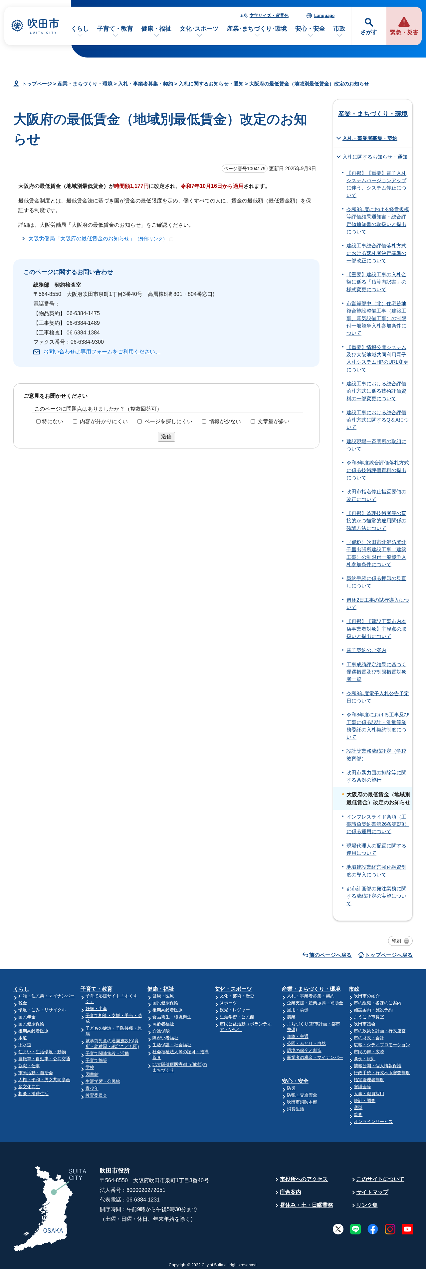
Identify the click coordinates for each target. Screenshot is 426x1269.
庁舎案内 (290, 1192)
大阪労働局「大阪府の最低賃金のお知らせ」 (97, 238)
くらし (80, 28)
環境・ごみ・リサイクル (42, 1009)
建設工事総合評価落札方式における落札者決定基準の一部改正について (376, 253)
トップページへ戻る (389, 955)
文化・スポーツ (233, 989)
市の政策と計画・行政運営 (380, 1030)
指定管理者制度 (369, 1079)
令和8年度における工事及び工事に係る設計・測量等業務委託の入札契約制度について (377, 726)
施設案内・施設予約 (373, 1009)
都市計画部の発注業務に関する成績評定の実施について (376, 896)
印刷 (396, 941)
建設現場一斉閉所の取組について (376, 445)
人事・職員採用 (369, 1093)
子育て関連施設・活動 (107, 1053)
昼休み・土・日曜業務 (306, 1205)
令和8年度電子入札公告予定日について (377, 697)
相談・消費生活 (33, 1093)
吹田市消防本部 (302, 1101)
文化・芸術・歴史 (237, 995)
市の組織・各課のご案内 (377, 1002)
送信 (166, 436)
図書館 (92, 1074)
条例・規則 (364, 1058)
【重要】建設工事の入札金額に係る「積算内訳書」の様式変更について (376, 282)
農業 (291, 1016)
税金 (22, 1002)
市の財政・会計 (369, 1037)
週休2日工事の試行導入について (377, 603)
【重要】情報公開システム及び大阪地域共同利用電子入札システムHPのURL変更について (377, 358)
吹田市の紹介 (367, 995)
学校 (90, 1067)
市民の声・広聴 (369, 1051)
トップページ (37, 83)
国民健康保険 (31, 1023)
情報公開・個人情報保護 (377, 1065)
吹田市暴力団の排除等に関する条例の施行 (376, 776)
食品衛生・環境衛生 (171, 1016)
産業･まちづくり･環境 (257, 28)
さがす (368, 32)
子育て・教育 (115, 28)
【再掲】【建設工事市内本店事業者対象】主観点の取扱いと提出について (376, 629)
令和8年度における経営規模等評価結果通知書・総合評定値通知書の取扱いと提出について (377, 220)
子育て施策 (96, 1060)
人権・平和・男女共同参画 (44, 1079)
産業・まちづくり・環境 (85, 83)
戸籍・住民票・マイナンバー (46, 995)
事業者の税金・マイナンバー (315, 1057)
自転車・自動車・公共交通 (44, 1058)
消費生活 (295, 1108)
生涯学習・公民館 (103, 1081)
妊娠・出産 (96, 1008)
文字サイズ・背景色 (269, 15)
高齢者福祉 (163, 1023)
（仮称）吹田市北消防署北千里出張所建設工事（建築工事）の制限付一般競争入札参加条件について (376, 553)
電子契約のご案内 (366, 650)
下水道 (24, 1044)
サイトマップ (372, 1192)
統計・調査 (364, 1100)
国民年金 (27, 1016)
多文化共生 (29, 1086)
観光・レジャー (235, 1009)
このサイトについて (380, 1179)
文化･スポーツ (199, 28)
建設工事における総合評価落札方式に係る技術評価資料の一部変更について (376, 391)
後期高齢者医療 (33, 1030)
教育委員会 (96, 1095)
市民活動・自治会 (35, 1072)
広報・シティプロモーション (382, 1044)
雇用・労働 (298, 1009)
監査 (358, 1114)
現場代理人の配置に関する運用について (376, 849)
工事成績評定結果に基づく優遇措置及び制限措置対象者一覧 (376, 672)
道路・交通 (298, 1036)
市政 (339, 28)
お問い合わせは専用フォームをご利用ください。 (101, 351)
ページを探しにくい (168, 421)
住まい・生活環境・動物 (42, 1051)
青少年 (92, 1088)
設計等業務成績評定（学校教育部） (376, 754)
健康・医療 (163, 995)
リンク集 (367, 1205)
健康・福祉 (156, 28)
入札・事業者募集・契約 (145, 83)
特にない (52, 421)
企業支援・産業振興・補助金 (315, 1002)
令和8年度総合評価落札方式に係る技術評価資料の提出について (377, 470)
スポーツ (228, 1002)
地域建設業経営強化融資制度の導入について (376, 870)
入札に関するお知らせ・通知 (211, 83)
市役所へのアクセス (304, 1179)
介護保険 (161, 1030)
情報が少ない (225, 421)
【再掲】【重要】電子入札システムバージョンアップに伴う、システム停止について (376, 184)
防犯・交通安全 (302, 1094)
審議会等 (362, 1086)
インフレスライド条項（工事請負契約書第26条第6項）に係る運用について (377, 824)
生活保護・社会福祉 (171, 1044)
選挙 (358, 1107)
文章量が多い (274, 421)
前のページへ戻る (330, 955)
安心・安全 (310, 28)
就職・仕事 (29, 1065)
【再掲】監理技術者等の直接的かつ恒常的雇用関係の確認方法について (376, 521)
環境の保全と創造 (304, 1050)
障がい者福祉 (165, 1037)
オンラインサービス (373, 1121)
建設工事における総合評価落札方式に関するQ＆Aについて (377, 420)
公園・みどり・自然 (306, 1043)
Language (324, 15)
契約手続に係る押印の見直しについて (376, 582)
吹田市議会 (364, 1023)
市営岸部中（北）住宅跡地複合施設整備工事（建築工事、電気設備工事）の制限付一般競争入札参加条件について (376, 318)
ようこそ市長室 (369, 1016)
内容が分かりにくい (104, 421)
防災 (291, 1087)
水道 (22, 1037)
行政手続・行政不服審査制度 (382, 1072)
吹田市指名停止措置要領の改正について (376, 495)
